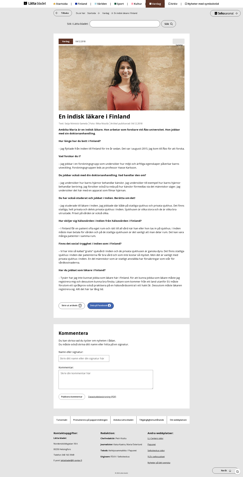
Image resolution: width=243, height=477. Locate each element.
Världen (102, 3)
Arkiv (174, 3)
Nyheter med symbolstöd (203, 3)
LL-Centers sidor (155, 438)
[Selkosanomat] (225, 13)
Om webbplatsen (178, 419)
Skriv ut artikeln (69, 305)
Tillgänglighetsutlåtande (151, 419)
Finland (82, 3)
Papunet (152, 444)
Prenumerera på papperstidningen (90, 419)
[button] (179, 41)
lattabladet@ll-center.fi (71, 460)
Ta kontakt (61, 419)
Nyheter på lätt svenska (159, 462)
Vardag (156, 3)
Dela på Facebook (98, 305)
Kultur (138, 3)
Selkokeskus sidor (156, 450)
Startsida (62, 3)
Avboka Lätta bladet (123, 419)
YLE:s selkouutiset (156, 456)
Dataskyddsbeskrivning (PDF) (102, 396)
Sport (120, 3)
